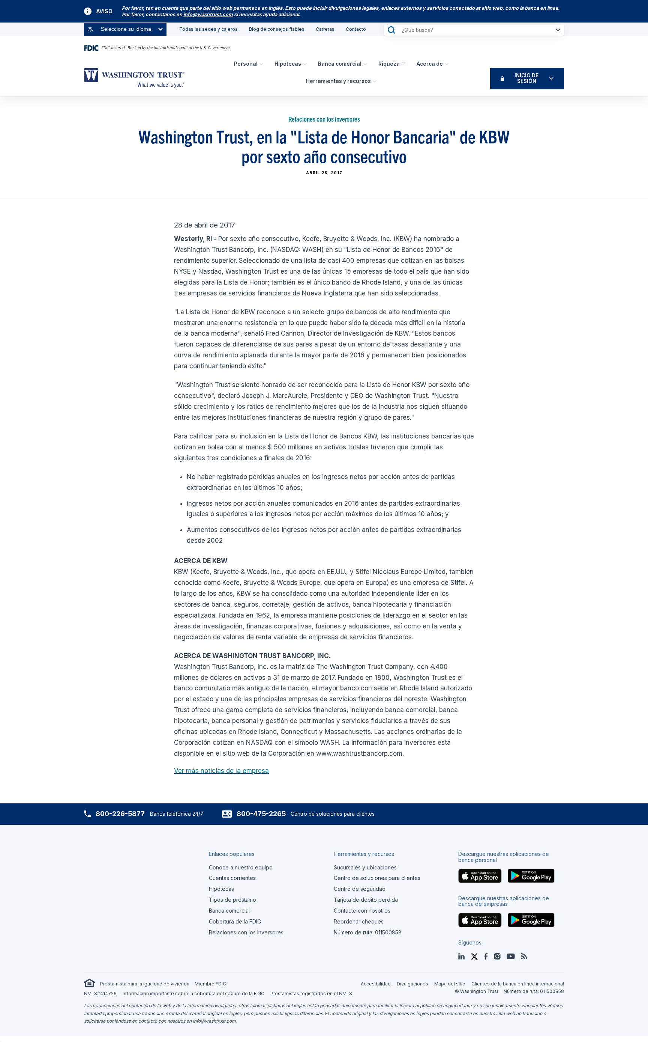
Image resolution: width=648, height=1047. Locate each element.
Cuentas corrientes (232, 878)
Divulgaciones (412, 984)
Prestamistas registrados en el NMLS (311, 993)
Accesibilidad (376, 984)
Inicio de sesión (526, 78)
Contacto (356, 29)
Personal (246, 64)
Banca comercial (340, 64)
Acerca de (430, 64)
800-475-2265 (261, 814)
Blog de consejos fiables (276, 29)
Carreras (325, 29)
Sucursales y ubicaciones (365, 867)
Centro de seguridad (360, 889)
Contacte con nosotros (362, 910)
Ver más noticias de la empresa (221, 770)
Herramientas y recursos (338, 81)
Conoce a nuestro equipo (241, 867)
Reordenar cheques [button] (359, 921)
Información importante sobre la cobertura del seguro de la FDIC (193, 993)
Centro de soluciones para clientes (377, 878)
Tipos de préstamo (232, 899)
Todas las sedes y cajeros (208, 29)
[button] (208, 14)
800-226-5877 (120, 814)
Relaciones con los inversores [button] (246, 932)
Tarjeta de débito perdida (366, 899)
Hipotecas (287, 64)
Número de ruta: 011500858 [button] (368, 932)
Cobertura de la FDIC (235, 921)
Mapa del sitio (449, 984)
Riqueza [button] (389, 64)
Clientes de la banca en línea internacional (517, 984)
